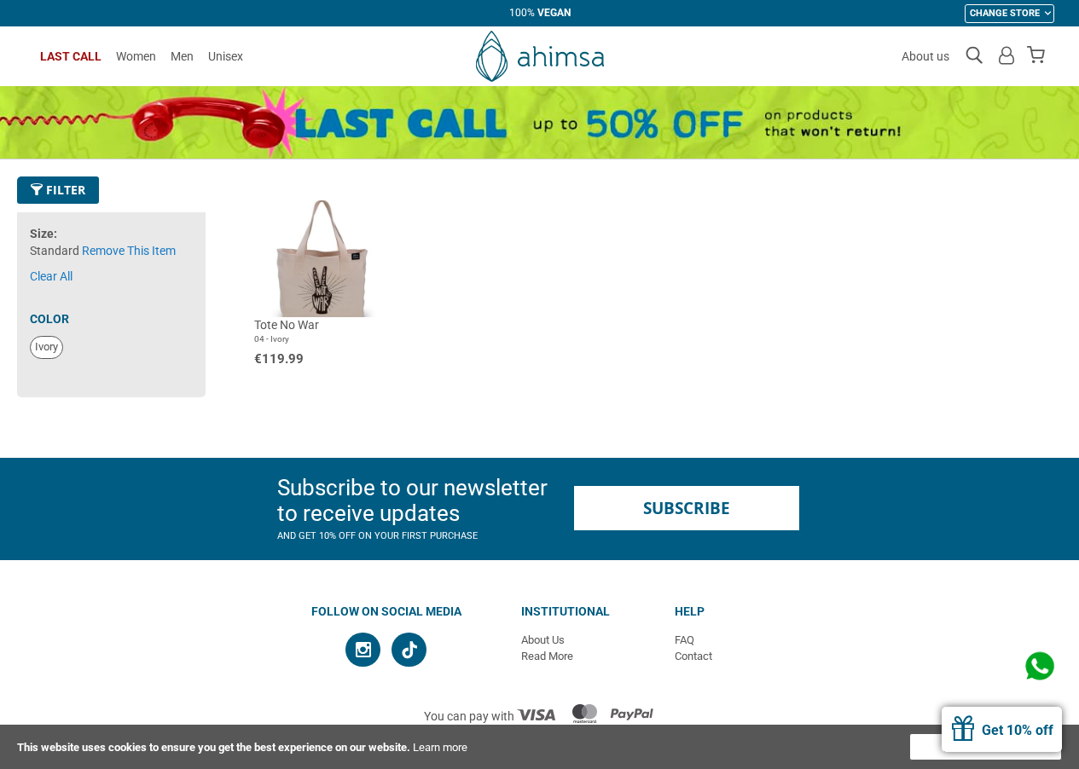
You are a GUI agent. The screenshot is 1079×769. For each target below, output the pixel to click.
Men (182, 56)
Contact (693, 656)
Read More (547, 656)
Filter (64, 190)
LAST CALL (71, 56)
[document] (539, 746)
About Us (543, 639)
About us (925, 56)
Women (136, 56)
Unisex (225, 56)
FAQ (684, 639)
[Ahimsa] (540, 56)
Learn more (440, 747)
